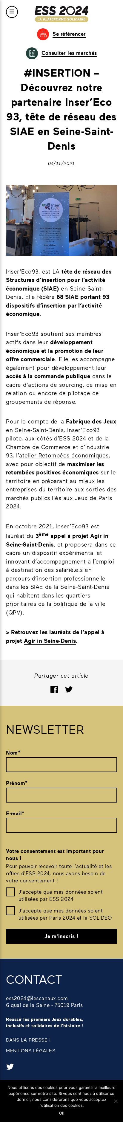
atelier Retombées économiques (64, 455)
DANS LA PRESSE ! (28, 1039)
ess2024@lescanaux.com (37, 998)
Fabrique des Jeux (91, 421)
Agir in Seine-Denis (50, 640)
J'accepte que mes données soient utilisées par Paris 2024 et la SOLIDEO (65, 914)
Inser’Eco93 (22, 271)
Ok (61, 1113)
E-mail (15, 813)
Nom (13, 752)
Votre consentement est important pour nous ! (55, 854)
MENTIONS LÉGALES (30, 1050)
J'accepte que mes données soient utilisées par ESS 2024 (61, 895)
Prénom (17, 783)
